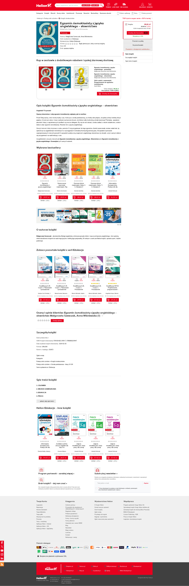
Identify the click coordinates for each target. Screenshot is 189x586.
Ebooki (53, 13)
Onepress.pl (69, 566)
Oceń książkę (98, 509)
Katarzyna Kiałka (50, 451)
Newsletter (68, 528)
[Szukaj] (101, 5)
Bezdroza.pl (123, 566)
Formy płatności (70, 520)
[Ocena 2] (68, 44)
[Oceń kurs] (43, 320)
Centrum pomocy (70, 505)
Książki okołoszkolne (58, 361)
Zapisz (146, 483)
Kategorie (39, 13)
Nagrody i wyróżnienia (100, 517)
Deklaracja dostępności (72, 516)
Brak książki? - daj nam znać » (52, 483)
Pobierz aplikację (125, 13)
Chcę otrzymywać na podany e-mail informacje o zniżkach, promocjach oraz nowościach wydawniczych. (117, 489)
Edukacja (75, 39)
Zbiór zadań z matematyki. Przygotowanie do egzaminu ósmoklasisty (103, 82)
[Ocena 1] (66, 44)
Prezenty (39, 519)
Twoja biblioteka (40, 512)
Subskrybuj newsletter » (106, 473)
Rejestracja (39, 507)
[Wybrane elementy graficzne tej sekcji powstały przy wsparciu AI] (120, 224)
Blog (66, 525)
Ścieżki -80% (95, 5)
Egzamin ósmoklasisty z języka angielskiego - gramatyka (45, 186)
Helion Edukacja (75, 41)
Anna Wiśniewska (86, 36)
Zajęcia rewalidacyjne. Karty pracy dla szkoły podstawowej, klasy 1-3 (112, 447)
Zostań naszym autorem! (101, 507)
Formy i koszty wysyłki (72, 518)
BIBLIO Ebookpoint (129, 512)
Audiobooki (70, 13)
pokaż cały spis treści (47, 401)
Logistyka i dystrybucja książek (133, 519)
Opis (129, 54)
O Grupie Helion (99, 505)
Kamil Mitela (97, 86)
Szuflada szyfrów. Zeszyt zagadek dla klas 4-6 (62, 445)
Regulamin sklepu (70, 511)
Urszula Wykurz (62, 451)
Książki (46, 13)
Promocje (79, 13)
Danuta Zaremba (78, 191)
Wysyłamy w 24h (138, 36)
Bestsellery (94, 13)
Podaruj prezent (147, 13)
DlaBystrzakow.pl (111, 566)
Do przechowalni (138, 45)
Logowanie (39, 505)
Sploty (108, 570)
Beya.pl (82, 570)
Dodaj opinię (57, 320)
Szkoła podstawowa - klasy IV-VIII (62, 364)
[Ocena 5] (75, 44)
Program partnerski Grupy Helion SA (134, 505)
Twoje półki (39, 514)
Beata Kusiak (58, 293)
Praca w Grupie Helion (130, 517)
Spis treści (131, 61)
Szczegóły (131, 57)
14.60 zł (46, 458)
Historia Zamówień (41, 509)
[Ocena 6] (77, 44)
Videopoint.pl (69, 570)
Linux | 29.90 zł (86, 5)
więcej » (118, 490)
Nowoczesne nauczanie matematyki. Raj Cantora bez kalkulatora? (62, 187)
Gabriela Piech (85, 293)
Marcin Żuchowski (62, 191)
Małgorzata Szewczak (73, 36)
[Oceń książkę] (71, 43)
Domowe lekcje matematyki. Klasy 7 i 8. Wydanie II (96, 185)
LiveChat (67, 532)
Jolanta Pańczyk (112, 191)
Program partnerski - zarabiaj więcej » (56, 473)
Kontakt (67, 535)
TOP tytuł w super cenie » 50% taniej (136, 18)
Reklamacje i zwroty (71, 537)
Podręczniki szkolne (42, 361)
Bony (135, 13)
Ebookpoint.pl (137, 566)
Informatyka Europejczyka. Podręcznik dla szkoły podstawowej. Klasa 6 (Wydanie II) (45, 447)
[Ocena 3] (70, 44)
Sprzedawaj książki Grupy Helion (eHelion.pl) (136, 507)
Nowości (86, 13)
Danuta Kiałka (41, 451)
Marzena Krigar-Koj (68, 293)
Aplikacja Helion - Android (43, 524)
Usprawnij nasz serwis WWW (73, 523)
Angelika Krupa (110, 293)
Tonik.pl (150, 577)
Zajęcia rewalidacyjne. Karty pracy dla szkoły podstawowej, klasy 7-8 (78, 447)
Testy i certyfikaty (41, 521)
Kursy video (61, 13)
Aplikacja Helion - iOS (42, 526)
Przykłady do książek (100, 514)
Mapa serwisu (69, 530)
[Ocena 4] (72, 44)
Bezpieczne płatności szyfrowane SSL (53, 556)
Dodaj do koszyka (109, 94)
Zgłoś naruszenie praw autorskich (104, 519)
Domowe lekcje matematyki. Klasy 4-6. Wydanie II (79, 185)
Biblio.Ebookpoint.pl (125, 570)
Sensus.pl (82, 566)
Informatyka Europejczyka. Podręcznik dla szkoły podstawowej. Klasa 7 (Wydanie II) (112, 187)
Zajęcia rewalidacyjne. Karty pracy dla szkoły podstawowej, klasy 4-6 (95, 447)
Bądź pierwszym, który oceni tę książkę (92, 43)
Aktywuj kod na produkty (43, 517)
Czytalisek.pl (96, 570)
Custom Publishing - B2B (131, 514)
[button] (119, 164)
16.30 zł (114, 197)
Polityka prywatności (71, 513)
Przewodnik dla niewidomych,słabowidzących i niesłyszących (74, 508)
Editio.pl (95, 566)
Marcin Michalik (76, 293)
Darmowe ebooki (105, 13)
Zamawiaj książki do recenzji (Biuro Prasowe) (136, 509)
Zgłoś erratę (40, 355)
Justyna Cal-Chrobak (43, 293)
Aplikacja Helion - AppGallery (44, 528)
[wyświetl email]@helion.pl (72, 579)
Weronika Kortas (118, 293)
